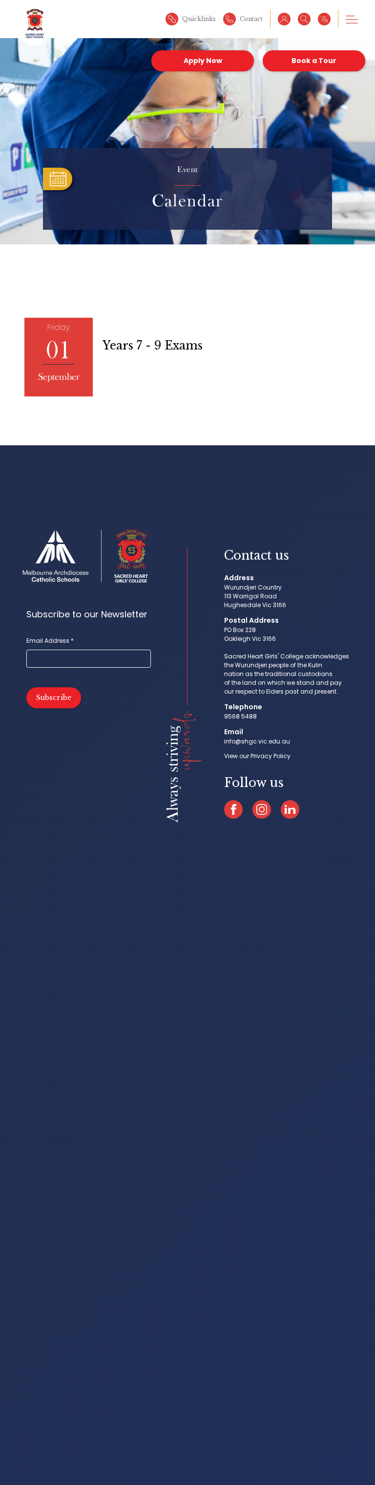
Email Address (50, 640)
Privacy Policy (270, 756)
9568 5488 (240, 716)
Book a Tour (314, 61)
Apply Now (203, 61)
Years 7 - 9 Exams (153, 345)
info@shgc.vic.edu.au (257, 741)
